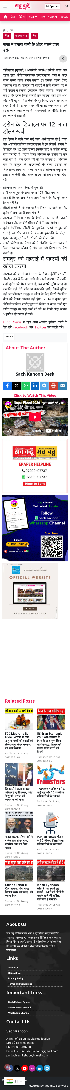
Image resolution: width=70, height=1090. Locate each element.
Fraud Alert (49, 17)
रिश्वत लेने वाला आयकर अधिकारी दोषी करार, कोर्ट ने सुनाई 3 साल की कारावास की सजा (18, 794)
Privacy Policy (16, 978)
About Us (13, 967)
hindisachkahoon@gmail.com (39, 1051)
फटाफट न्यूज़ (21, 36)
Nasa (10, 336)
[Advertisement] (35, 657)
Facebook (20, 327)
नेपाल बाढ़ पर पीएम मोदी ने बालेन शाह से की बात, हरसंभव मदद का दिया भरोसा (19, 842)
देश (13, 17)
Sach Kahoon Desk (35, 374)
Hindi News (13, 322)
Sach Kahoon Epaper (19, 1002)
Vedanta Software (56, 1086)
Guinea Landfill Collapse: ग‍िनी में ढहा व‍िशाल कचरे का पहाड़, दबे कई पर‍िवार (19, 890)
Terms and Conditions (20, 983)
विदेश (22, 17)
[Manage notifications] (7, 1067)
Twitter (40, 327)
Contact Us (14, 973)
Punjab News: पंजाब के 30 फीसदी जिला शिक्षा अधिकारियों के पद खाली (50, 840)
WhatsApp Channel (18, 1012)
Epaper (54, 6)
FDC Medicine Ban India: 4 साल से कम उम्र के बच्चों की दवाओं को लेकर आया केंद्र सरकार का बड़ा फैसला (19, 741)
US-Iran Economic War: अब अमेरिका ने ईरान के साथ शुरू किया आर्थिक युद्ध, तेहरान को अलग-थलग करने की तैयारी (49, 743)
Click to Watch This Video (35, 396)
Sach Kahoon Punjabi (19, 1007)
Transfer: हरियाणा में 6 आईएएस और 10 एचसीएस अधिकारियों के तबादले (51, 792)
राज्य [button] (31, 17)
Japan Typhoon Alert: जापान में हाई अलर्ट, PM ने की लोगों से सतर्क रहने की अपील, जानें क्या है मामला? (50, 892)
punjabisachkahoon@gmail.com (27, 1055)
